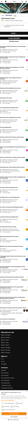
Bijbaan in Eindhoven (5, 352)
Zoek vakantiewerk (5, 380)
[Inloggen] (26, 1)
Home (2, 15)
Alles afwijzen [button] (14, 416)
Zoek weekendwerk (5, 382)
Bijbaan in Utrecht (5, 340)
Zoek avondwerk (4, 375)
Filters (13, 33)
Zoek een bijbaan (5, 372)
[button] (14, 400)
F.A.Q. (2, 358)
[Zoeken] (22, 1)
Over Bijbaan (4, 364)
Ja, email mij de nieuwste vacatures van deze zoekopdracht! (14, 26)
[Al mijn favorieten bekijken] (5, 1)
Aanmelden (3, 370)
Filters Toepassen (14, 38)
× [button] (26, 391)
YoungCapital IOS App (6, 385)
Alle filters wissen (14, 41)
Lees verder (24, 398)
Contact (3, 361)
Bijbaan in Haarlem (5, 345)
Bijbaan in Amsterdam (6, 335)
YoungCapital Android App (7, 387)
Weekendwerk (8, 15)
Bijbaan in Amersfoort (5, 347)
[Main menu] (1, 1)
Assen (15, 15)
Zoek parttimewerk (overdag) (7, 377)
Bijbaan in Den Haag (5, 350)
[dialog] (14, 406)
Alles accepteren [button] (14, 413)
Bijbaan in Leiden (4, 342)
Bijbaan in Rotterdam (5, 337)
